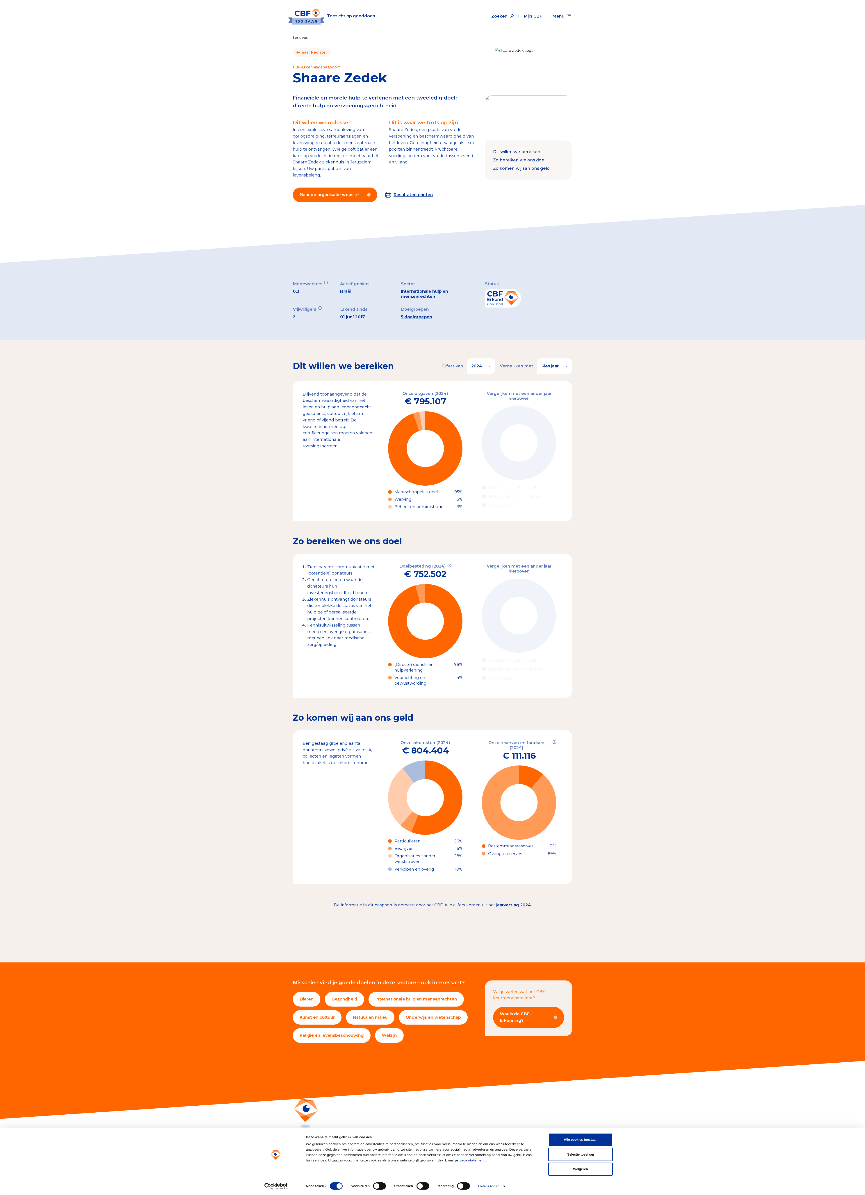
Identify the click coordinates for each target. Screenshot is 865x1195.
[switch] (379, 1186)
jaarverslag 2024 (513, 905)
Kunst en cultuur (317, 1017)
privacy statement (470, 1160)
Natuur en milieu (370, 1017)
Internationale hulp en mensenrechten (416, 999)
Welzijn (389, 1035)
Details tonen (488, 1186)
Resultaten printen (413, 194)
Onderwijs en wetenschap (433, 1017)
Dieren (307, 999)
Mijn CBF (533, 16)
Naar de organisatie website (329, 194)
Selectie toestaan (580, 1154)
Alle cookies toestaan (580, 1139)
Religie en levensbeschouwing (332, 1035)
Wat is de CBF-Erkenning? (515, 1017)
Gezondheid (344, 999)
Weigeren (580, 1169)
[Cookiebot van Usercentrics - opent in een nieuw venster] (276, 1186)
